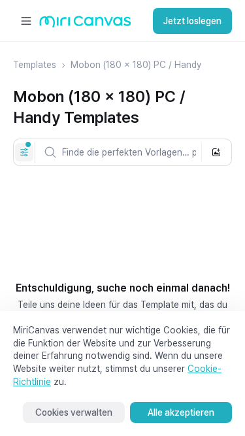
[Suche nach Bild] (216, 152)
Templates (34, 64)
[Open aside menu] (26, 21)
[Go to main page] (85, 24)
